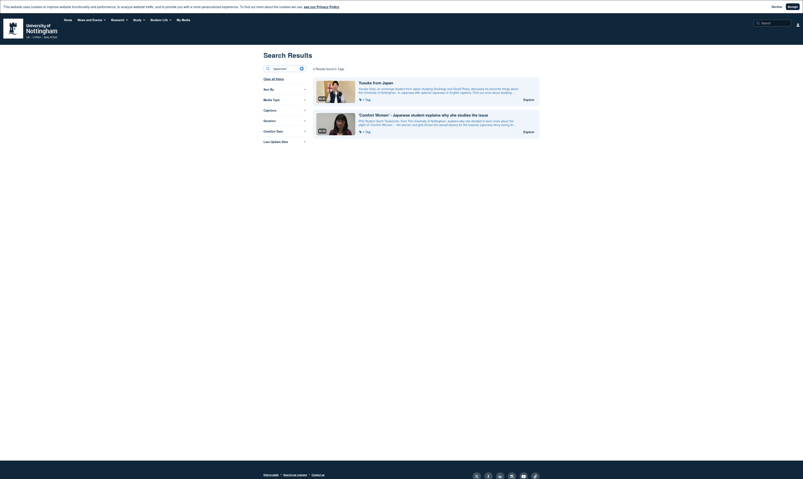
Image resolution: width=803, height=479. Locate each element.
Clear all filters (273, 79)
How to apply (271, 475)
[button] (365, 100)
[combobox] (284, 69)
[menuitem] (68, 20)
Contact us (318, 475)
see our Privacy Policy (321, 6)
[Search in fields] (301, 68)
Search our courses (295, 475)
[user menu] (798, 25)
